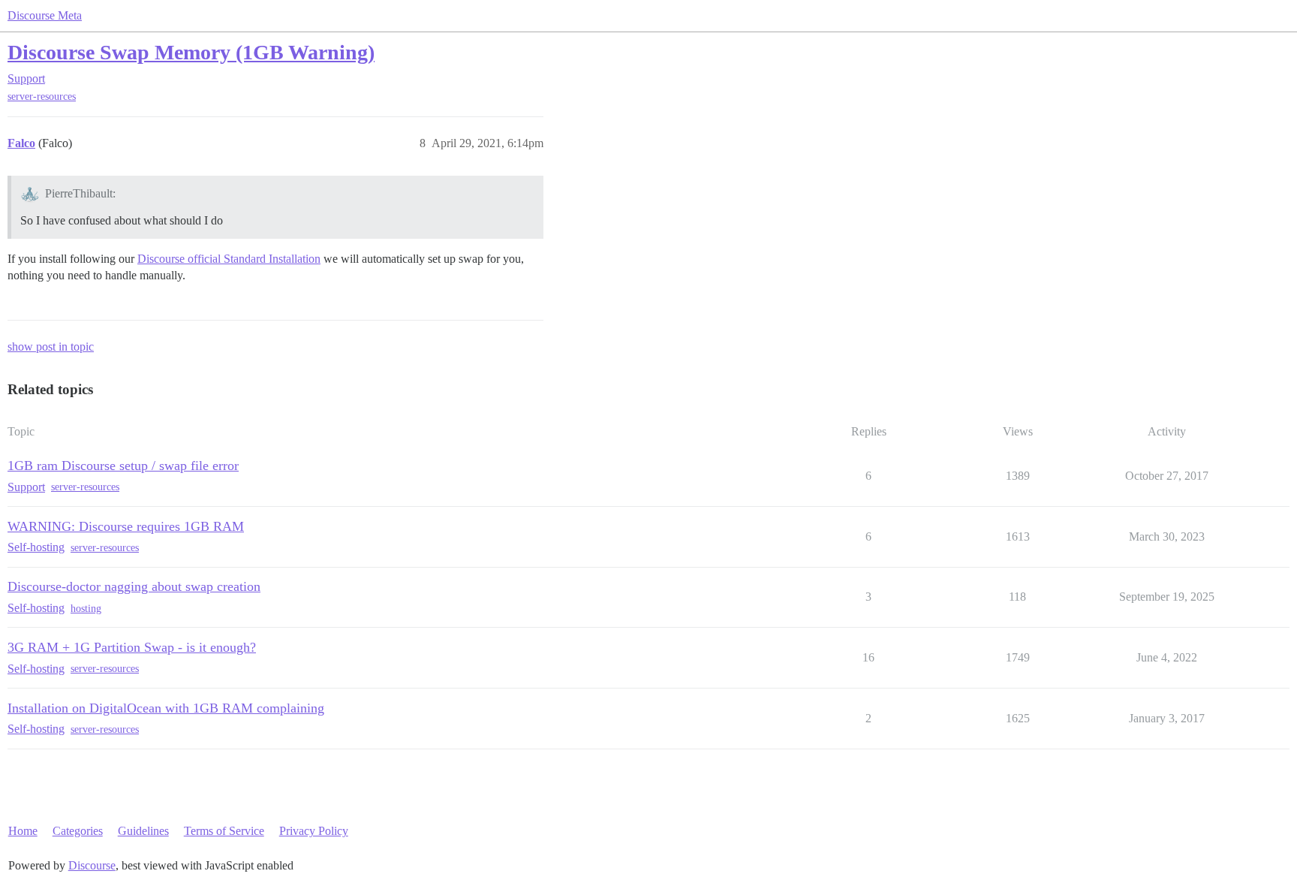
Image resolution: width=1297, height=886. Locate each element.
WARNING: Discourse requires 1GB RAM (126, 526)
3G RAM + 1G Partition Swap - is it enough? (132, 647)
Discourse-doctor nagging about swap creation (134, 586)
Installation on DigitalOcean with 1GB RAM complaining (166, 708)
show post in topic (51, 346)
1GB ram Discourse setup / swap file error (123, 465)
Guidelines (143, 830)
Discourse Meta (45, 15)
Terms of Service (224, 830)
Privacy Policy (313, 830)
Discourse (92, 865)
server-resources (42, 96)
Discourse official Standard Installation (228, 258)
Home (23, 830)
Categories (78, 830)
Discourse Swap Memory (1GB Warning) (191, 52)
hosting (86, 608)
